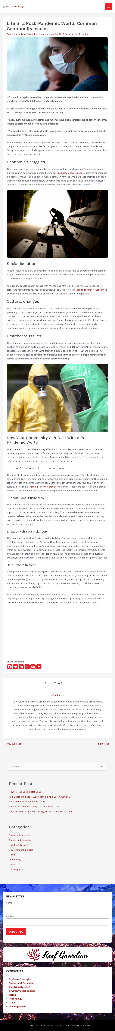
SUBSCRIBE (15, 931)
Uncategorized (16, 869)
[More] (38, 666)
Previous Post (12, 744)
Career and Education (20, 840)
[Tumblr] (27, 666)
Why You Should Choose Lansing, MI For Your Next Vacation (40, 811)
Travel (12, 864)
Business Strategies (19, 835)
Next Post (105, 744)
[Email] (33, 666)
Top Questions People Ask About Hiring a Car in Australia (39, 796)
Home (12, 854)
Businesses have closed (69, 173)
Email (10, 916)
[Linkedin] (21, 666)
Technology (15, 859)
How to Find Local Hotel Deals (25, 792)
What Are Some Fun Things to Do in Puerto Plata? (35, 806)
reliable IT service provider (43, 486)
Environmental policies (21, 850)
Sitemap (86, 1025)
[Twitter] (15, 666)
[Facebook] (9, 666)
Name (9, 903)
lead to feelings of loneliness (91, 289)
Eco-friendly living (16, 34)
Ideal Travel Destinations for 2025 (27, 801)
